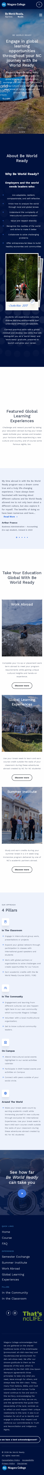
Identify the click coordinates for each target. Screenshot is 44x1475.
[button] (16, 537)
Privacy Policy (8, 1463)
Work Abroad (11, 1268)
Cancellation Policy (11, 1460)
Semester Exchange (16, 1256)
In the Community (15, 1292)
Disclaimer (22, 1463)
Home (6, 1232)
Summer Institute (14, 1262)
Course (7, 1238)
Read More (10, 516)
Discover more (22, 685)
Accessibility (28, 1460)
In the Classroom (14, 1298)
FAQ (5, 1243)
